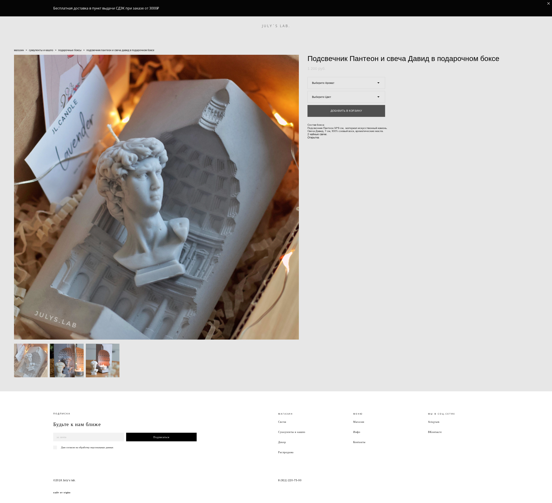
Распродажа (285, 452)
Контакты (359, 442)
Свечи (282, 421)
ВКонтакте (435, 432)
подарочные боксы (70, 50)
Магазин (358, 421)
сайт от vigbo (62, 493)
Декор (282, 442)
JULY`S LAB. (276, 26)
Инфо (357, 432)
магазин (19, 50)
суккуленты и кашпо (41, 50)
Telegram (433, 421)
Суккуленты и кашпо (292, 432)
